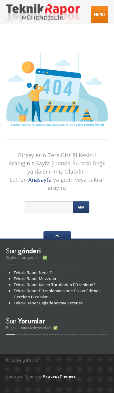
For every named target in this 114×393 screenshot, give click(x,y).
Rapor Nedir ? (33, 272)
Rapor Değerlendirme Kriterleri (48, 303)
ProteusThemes (59, 376)
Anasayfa (40, 179)
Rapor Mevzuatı (35, 278)
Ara (81, 207)
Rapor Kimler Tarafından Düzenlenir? (54, 284)
